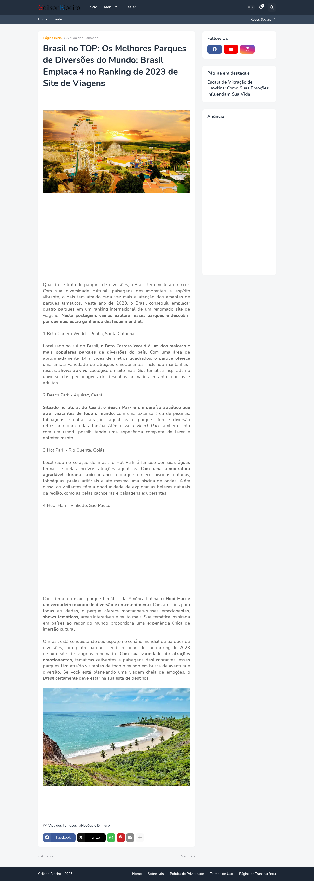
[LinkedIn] (264, 49)
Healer (130, 7)
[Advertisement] (116, 241)
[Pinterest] (121, 837)
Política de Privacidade (187, 873)
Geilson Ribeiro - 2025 (55, 873)
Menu (109, 7)
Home (42, 19)
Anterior (47, 856)
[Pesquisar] (272, 7)
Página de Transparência (257, 873)
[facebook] (214, 49)
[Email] (130, 837)
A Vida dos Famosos (82, 38)
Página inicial (53, 38)
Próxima (186, 856)
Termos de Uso (221, 873)
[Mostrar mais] (140, 837)
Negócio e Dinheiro (95, 825)
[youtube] (231, 49)
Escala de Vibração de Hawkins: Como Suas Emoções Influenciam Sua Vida (238, 88)
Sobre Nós (156, 873)
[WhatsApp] (111, 837)
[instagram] (247, 49)
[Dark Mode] (251, 7)
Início (92, 7)
